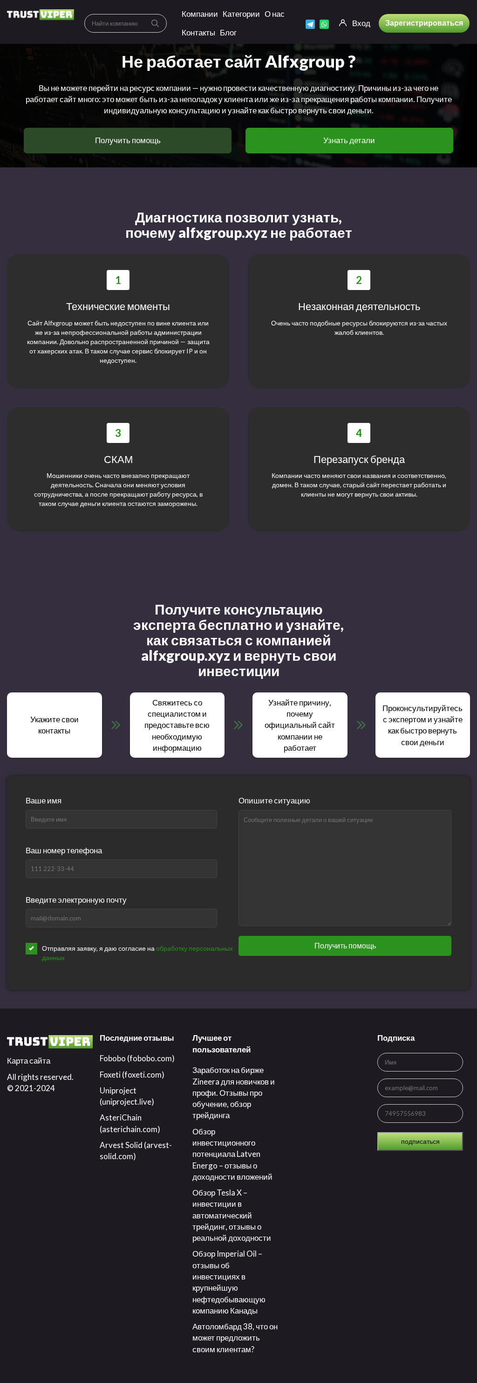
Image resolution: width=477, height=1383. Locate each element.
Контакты (198, 32)
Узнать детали (349, 140)
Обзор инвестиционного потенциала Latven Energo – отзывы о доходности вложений (232, 1154)
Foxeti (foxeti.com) (132, 1074)
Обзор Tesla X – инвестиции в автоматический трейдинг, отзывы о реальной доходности (231, 1215)
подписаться (420, 1141)
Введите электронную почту (76, 900)
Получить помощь (128, 140)
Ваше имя (43, 800)
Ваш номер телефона (64, 850)
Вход (361, 23)
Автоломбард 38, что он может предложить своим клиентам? (235, 1337)
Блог (228, 32)
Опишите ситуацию (274, 800)
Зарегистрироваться (424, 22)
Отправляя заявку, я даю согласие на (137, 952)
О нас (275, 14)
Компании (200, 14)
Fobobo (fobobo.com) (137, 1058)
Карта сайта (28, 1060)
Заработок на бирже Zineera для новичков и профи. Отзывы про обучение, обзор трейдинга (233, 1092)
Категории (241, 14)
